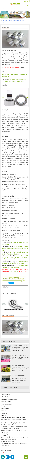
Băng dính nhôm (13, 79)
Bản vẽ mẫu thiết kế (7, 396)
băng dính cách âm (20, 81)
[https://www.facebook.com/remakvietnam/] (1, 452)
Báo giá (4, 415)
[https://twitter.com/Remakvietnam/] (5, 452)
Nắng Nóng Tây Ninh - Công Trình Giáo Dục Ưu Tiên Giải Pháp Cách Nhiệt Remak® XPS (20, 357)
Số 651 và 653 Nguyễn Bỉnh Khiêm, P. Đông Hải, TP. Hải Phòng (15, 258)
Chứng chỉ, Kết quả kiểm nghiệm (10, 399)
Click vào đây (14, 271)
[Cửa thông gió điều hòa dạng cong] (15, 304)
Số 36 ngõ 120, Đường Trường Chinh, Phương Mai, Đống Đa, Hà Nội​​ (15, 248)
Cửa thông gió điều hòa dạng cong (13, 309)
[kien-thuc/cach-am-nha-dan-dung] (15, 18)
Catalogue (4, 413)
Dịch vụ (4, 410)
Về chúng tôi (5, 408)
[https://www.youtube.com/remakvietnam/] (3, 452)
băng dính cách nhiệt (8, 81)
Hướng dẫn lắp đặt (7, 404)
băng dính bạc (22, 79)
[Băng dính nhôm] (15, 327)
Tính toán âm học (6, 401)
